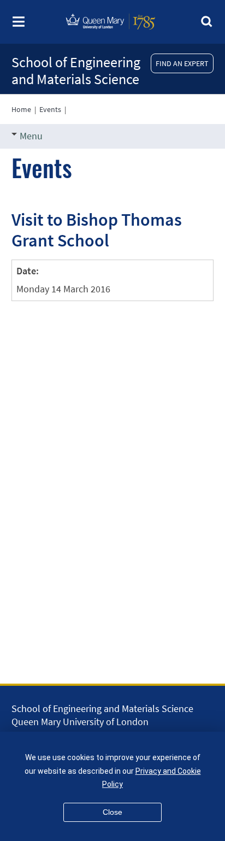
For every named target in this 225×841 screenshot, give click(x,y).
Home (21, 109)
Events (50, 109)
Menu (31, 136)
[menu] (18, 25)
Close (112, 812)
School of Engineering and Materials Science (75, 70)
